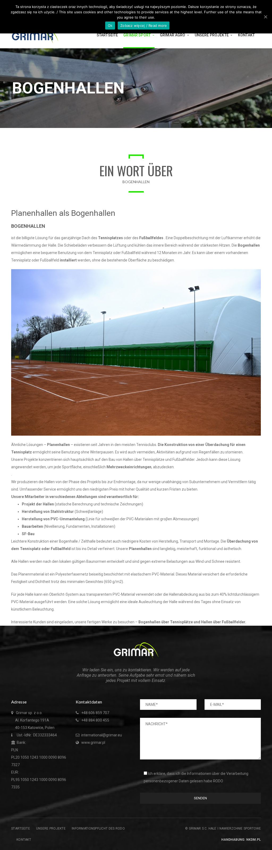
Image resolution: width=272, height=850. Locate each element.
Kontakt (23, 840)
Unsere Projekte (51, 828)
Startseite (20, 828)
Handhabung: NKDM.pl (241, 840)
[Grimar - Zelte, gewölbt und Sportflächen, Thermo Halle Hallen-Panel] (35, 35)
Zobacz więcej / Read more (143, 25)
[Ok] (265, 16)
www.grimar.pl (93, 742)
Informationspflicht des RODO (98, 828)
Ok (110, 25)
